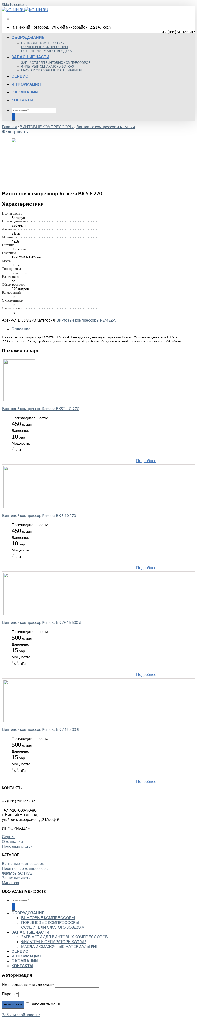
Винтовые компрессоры (23, 863)
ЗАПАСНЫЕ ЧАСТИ (30, 56)
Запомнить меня (45, 1004)
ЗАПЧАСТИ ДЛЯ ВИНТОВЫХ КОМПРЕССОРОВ (56, 62)
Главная (9, 126)
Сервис (8, 836)
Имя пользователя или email (28, 984)
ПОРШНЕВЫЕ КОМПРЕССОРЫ (44, 47)
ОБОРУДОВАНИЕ (28, 37)
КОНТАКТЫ (22, 100)
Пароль (10, 994)
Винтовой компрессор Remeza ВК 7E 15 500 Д (41, 622)
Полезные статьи (17, 846)
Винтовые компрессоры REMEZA (105, 126)
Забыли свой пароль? (21, 1014)
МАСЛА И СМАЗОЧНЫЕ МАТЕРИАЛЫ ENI (51, 70)
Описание (21, 328)
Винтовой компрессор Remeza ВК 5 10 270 (39, 515)
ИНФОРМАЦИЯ (26, 84)
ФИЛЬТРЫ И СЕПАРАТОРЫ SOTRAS (47, 66)
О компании (12, 841)
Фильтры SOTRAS (17, 873)
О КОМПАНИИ (25, 92)
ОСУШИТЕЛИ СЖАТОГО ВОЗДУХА (46, 51)
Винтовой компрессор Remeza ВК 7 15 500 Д (40, 729)
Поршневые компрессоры (25, 868)
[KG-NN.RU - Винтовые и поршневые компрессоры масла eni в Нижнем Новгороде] (25, 9)
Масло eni (10, 882)
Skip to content (14, 4)
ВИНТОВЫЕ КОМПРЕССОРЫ (43, 43)
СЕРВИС (20, 76)
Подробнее (146, 460)
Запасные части (16, 878)
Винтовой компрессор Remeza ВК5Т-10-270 (40, 408)
